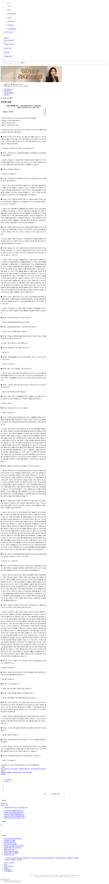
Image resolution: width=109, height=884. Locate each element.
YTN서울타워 (11, 29)
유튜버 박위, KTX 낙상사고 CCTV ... (15, 818)
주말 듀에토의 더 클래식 (11, 853)
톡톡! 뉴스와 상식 (9, 849)
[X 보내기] (45, 111)
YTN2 (9, 17)
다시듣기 (7, 94)
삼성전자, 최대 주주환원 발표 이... (14, 814)
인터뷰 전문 (7, 91)
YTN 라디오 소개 (10, 858)
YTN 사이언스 (11, 13)
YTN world (10, 21)
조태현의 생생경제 (9, 842)
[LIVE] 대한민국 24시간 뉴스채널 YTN (15, 807)
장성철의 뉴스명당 (9, 840)
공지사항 (19, 858)
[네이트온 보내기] (45, 115)
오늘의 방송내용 (9, 93)
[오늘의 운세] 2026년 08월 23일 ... (14, 812)
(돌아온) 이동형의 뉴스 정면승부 (14, 845)
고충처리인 (70, 858)
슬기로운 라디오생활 (10, 844)
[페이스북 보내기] (45, 113)
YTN (8, 9)
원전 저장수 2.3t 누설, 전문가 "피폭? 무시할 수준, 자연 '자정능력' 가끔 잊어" (23, 768)
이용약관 (13, 859)
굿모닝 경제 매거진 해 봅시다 (13, 838)
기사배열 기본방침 (60, 858)
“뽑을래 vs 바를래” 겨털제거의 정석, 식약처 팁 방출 (16, 772)
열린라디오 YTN (9, 854)
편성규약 (19, 859)
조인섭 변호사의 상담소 (11, 851)
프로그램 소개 (8, 89)
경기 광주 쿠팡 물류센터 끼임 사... (14, 810)
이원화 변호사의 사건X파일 (12, 847)
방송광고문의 (27, 858)
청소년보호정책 (48, 858)
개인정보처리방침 (37, 858)
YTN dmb (10, 25)
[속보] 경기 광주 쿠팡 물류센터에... (14, 816)
